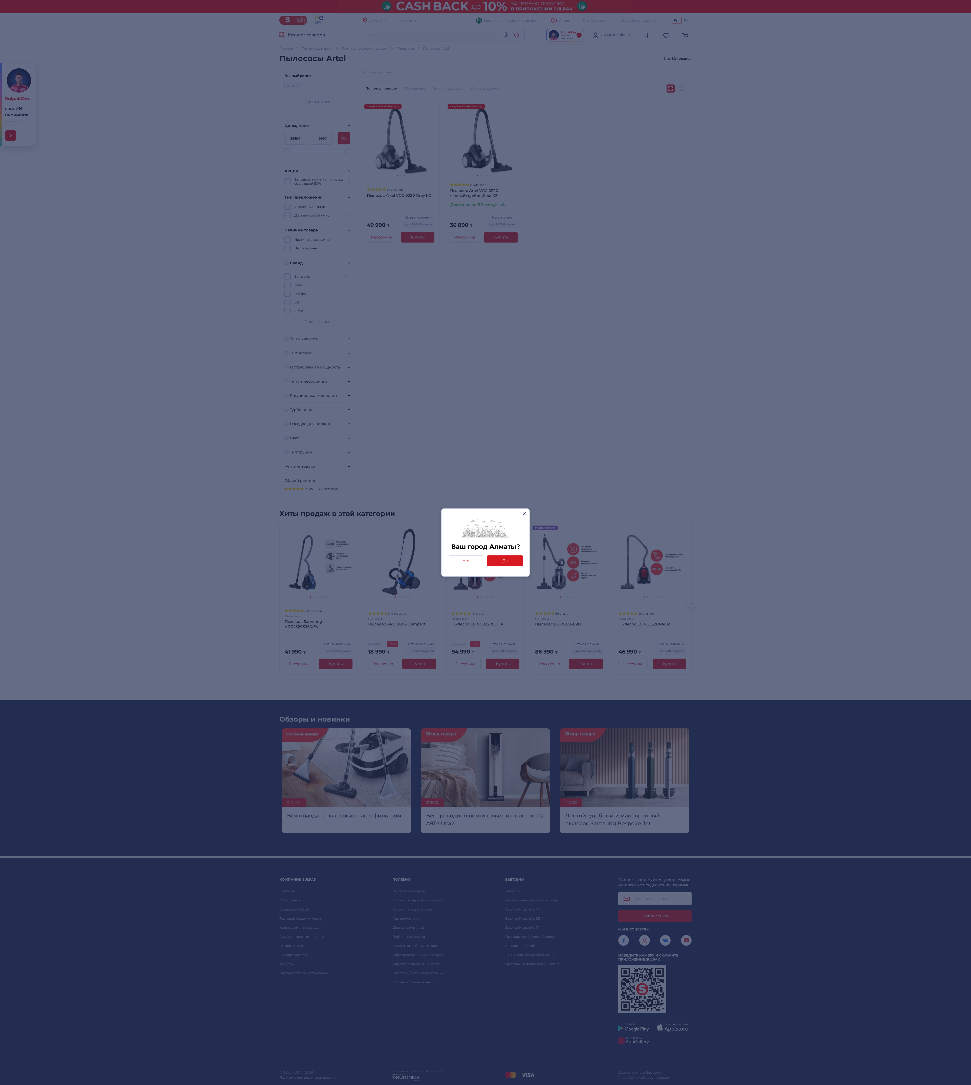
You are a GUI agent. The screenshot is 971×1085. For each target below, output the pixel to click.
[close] (524, 514)
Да (505, 560)
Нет (466, 560)
